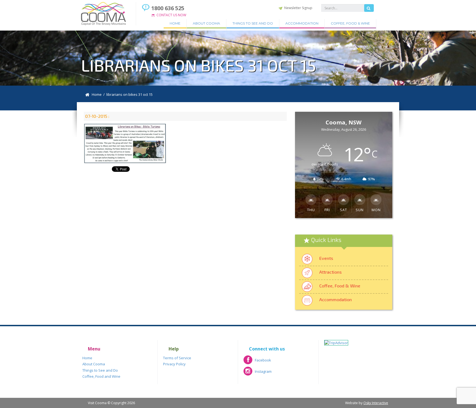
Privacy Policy (174, 363)
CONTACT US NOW (171, 15)
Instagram (258, 373)
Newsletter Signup (298, 8)
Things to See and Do (252, 23)
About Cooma (206, 23)
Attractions (330, 271)
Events (326, 258)
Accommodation (301, 23)
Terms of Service (177, 357)
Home (175, 23)
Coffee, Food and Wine (101, 376)
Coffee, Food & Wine (350, 23)
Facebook (257, 362)
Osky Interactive (375, 403)
